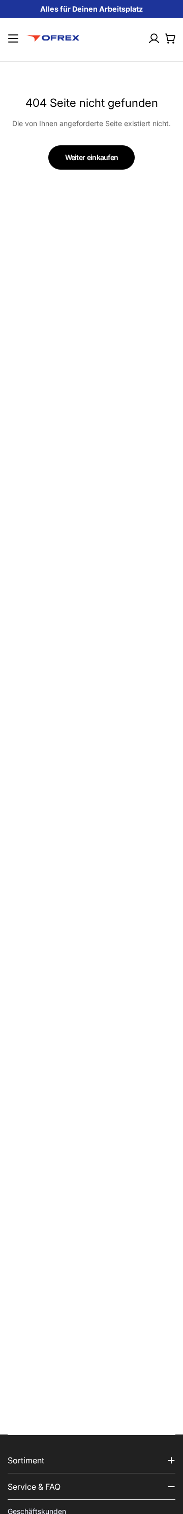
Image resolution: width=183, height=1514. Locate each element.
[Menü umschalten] (14, 38)
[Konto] (154, 38)
